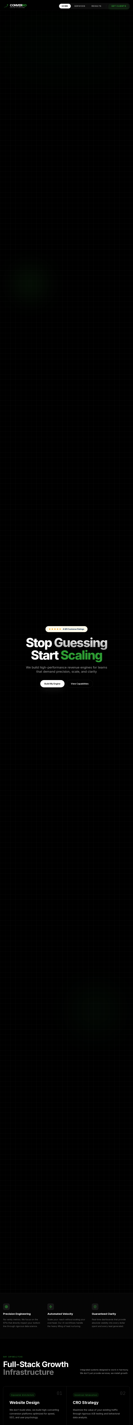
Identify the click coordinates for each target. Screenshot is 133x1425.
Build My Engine (52, 683)
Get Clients (118, 6)
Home (65, 6)
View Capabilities (80, 683)
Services (79, 6)
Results (96, 6)
